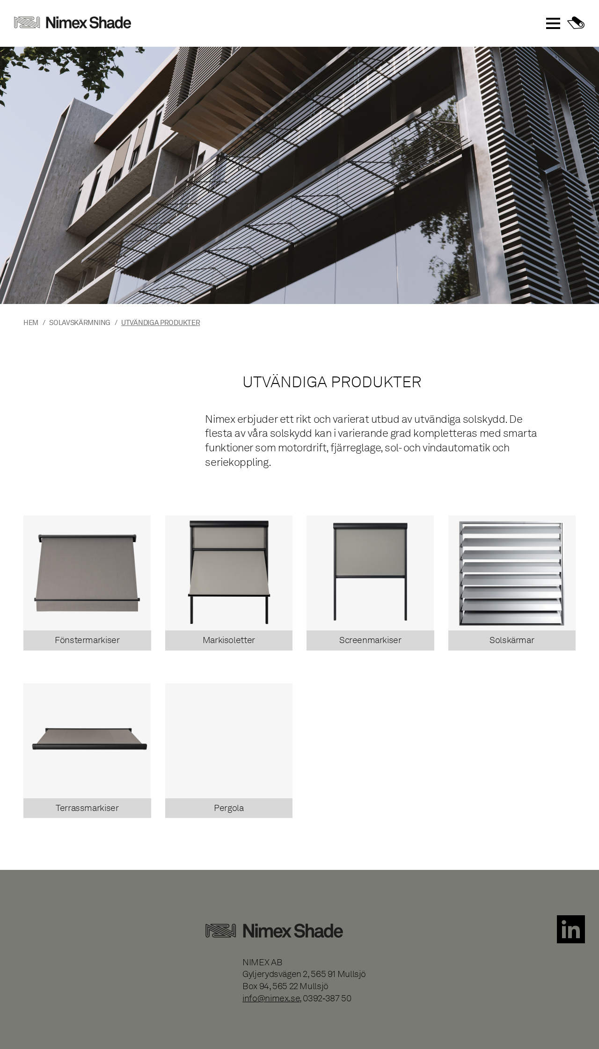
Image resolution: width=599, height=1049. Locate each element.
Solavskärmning (79, 322)
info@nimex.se (271, 998)
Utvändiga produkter (160, 322)
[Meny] (553, 23)
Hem (30, 322)
